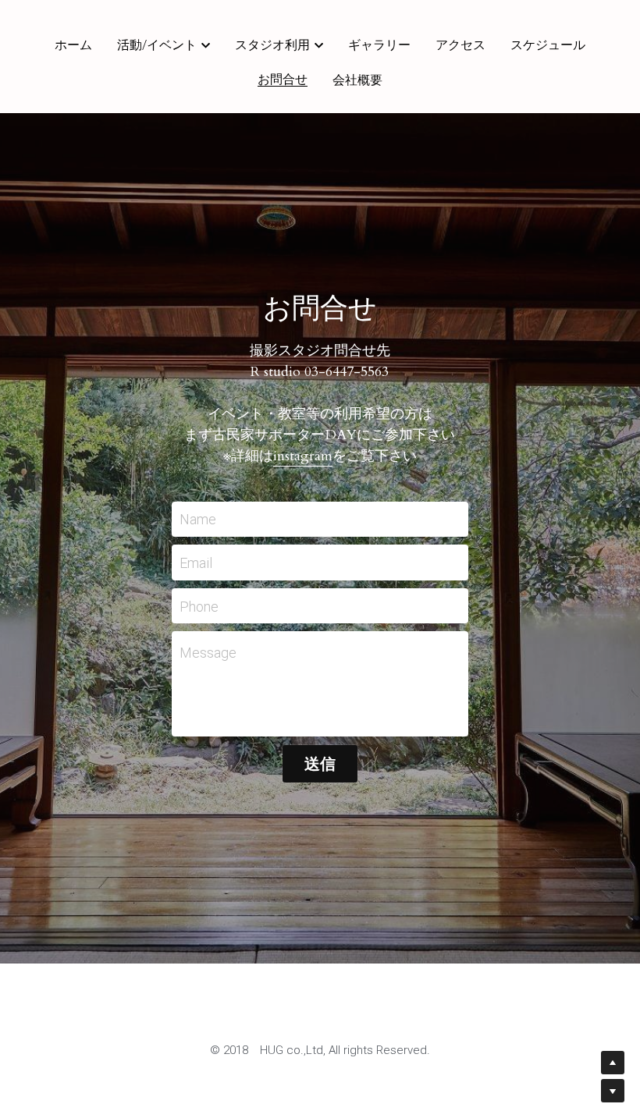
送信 (320, 761)
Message (208, 650)
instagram (302, 453)
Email (196, 560)
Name (198, 517)
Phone (199, 603)
